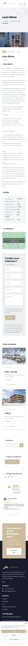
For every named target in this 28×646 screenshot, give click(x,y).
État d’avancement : (9, 204)
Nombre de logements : (10, 201)
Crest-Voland (9, 380)
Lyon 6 (5, 60)
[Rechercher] (21, 445)
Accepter (14, 631)
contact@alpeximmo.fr (10, 591)
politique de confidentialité (13, 332)
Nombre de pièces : (9, 219)
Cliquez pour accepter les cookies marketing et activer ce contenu (14, 240)
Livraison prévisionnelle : (10, 207)
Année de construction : (10, 209)
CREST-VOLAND (11, 372)
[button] (26, 623)
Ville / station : (8, 212)
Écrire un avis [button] (17, 492)
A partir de (7, 385)
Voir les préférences (14, 639)
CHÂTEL (8, 413)
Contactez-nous (14, 551)
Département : (8, 215)
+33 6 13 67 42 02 (9, 589)
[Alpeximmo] (8, 4)
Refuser (14, 635)
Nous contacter (12, 462)
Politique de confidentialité (14, 643)
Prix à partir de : (8, 199)
